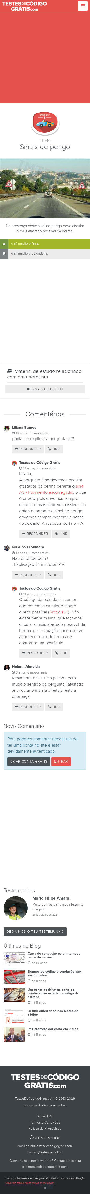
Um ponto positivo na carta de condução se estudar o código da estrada (53, 993)
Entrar (61, 762)
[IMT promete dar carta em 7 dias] (14, 1034)
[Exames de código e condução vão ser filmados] (14, 977)
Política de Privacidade (45, 1128)
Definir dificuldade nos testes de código (53, 1013)
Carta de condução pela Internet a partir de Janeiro (54, 955)
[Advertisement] (45, 58)
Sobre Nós (45, 1116)
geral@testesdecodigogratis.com (49, 1146)
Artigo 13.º (58, 612)
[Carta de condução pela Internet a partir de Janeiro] (14, 959)
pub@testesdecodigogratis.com (44, 1167)
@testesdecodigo (49, 1152)
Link (55, 449)
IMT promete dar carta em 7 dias (53, 1029)
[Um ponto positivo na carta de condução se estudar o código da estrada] (14, 995)
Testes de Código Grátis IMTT (24, 6)
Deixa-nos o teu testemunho (35, 932)
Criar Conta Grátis (28, 762)
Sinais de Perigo (46, 389)
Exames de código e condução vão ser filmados (54, 973)
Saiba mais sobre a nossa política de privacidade (29, 1183)
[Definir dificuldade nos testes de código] (14, 1016)
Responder (29, 449)
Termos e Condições (45, 1122)
